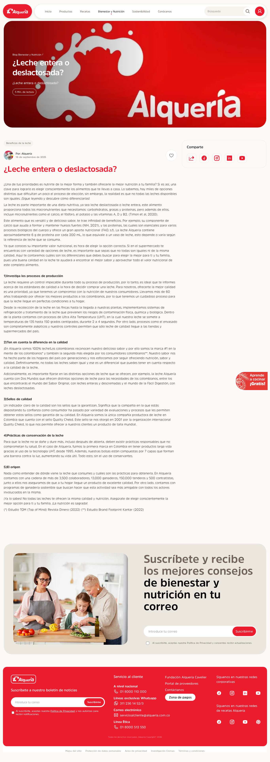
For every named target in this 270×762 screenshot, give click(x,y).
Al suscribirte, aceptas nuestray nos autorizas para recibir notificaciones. (57, 712)
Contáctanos (174, 689)
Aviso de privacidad (136, 751)
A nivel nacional (126, 686)
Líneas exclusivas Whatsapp (135, 698)
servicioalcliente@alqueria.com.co (145, 715)
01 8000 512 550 (133, 727)
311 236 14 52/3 (131, 703)
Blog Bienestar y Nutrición (26, 54)
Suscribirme (244, 631)
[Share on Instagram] (217, 158)
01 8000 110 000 (133, 691)
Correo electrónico (127, 709)
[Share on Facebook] (204, 158)
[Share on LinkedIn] (229, 158)
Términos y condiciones (191, 751)
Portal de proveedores (181, 683)
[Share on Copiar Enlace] (191, 158)
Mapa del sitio (73, 751)
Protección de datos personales (103, 751)
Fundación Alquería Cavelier (186, 677)
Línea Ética (122, 721)
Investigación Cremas (163, 751)
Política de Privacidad (62, 711)
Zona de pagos (180, 697)
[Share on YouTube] (242, 158)
